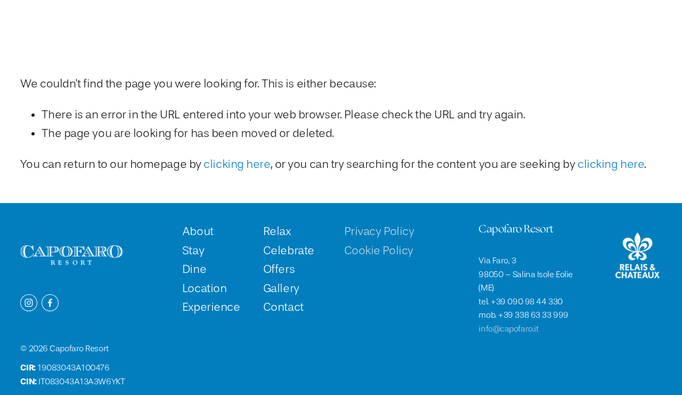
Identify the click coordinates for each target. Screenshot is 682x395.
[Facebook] (50, 302)
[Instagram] (28, 302)
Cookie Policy (378, 250)
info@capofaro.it (508, 329)
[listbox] (575, 23)
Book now (634, 23)
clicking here (237, 164)
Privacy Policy (379, 231)
